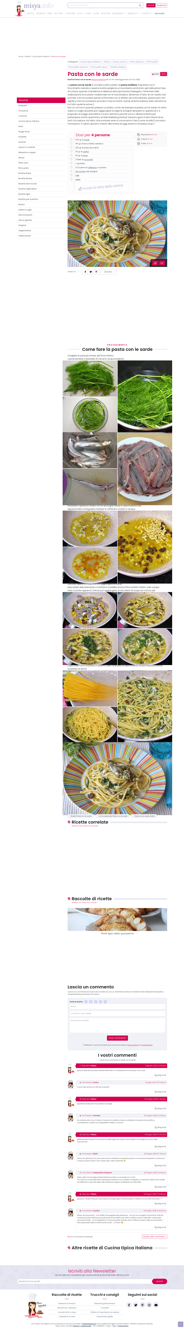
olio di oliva (80, 171)
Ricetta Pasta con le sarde (81, 816)
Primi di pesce (137, 62)
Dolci (80, 13)
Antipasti (40, 13)
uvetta (86, 152)
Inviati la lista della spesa (102, 187)
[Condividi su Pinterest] (96, 271)
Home (20, 56)
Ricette (30, 13)
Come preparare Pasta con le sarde (113, 816)
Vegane (22, 225)
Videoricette (24, 236)
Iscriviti (159, 1281)
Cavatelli (104, 1308)
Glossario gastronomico (104, 1303)
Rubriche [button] (133, 13)
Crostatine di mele (67, 1317)
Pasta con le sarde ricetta (144, 816)
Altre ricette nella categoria (117, 1257)
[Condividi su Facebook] (85, 271)
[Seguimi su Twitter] (135, 1305)
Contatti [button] (146, 13)
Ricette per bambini (28, 199)
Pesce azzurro (120, 62)
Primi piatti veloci (99, 67)
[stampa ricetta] (155, 263)
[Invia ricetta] (162, 263)
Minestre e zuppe (27, 152)
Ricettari (105, 13)
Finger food (23, 131)
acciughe (88, 159)
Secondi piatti (25, 215)
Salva (109, 272)
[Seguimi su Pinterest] (142, 1305)
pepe (77, 179)
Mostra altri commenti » (154, 1237)
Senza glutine (25, 220)
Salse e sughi (25, 210)
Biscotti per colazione (67, 1308)
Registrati (161, 5)
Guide (96, 13)
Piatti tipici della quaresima (117, 933)
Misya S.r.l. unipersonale (82, 1326)
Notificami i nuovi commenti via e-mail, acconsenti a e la (118, 1045)
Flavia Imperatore (98, 80)
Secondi (58, 13)
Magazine (159, 13)
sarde (86, 140)
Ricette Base (24, 173)
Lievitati (22, 142)
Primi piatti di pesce (78, 67)
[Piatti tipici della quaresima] (117, 919)
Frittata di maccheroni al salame (104, 1312)
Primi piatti (23, 168)
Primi (49, 13)
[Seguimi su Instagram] (149, 1305)
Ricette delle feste (27, 189)
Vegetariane (24, 230)
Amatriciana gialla (105, 1317)
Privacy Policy (132, 1045)
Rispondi (161, 1075)
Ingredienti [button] (118, 13)
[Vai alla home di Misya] (34, 9)
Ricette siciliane (118, 67)
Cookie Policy (147, 1045)
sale (77, 175)
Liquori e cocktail (26, 147)
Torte (88, 13)
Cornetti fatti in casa (67, 1312)
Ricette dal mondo (27, 183)
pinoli (85, 155)
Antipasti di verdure (66, 1303)
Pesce (21, 157)
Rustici (21, 204)
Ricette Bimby (25, 178)
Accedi (151, 5)
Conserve (23, 111)
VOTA (164, 74)
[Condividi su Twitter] (90, 271)
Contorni (70, 13)
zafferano (92, 167)
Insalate (22, 137)
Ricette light (24, 194)
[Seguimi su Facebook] (129, 1305)
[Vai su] (180, 1324)
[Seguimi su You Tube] (156, 1305)
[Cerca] (140, 5)
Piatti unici (23, 163)
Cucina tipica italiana (40, 56)
